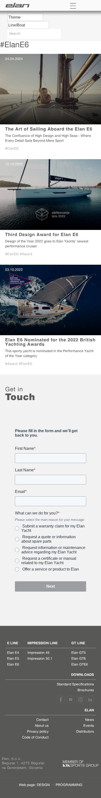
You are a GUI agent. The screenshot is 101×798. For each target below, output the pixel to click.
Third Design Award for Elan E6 (41, 234)
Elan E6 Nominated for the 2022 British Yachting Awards (50, 342)
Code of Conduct (35, 737)
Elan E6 (13, 665)
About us (42, 726)
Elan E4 (13, 653)
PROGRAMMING (69, 785)
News (89, 720)
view (50, 89)
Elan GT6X (79, 665)
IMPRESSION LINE (42, 643)
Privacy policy (38, 732)
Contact (42, 720)
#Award (26, 254)
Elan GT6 (78, 659)
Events (88, 726)
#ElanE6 (12, 148)
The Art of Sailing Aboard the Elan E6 (48, 128)
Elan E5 (13, 659)
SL (73, 5)
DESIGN (43, 785)
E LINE (12, 643)
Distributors (85, 732)
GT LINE (78, 643)
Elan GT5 (78, 653)
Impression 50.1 (39, 659)
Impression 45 (38, 653)
